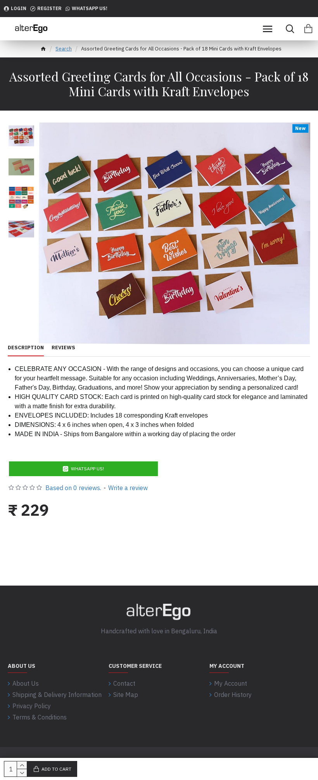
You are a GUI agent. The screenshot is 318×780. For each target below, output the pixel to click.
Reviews (63, 348)
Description (26, 348)
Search (63, 48)
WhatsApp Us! (87, 468)
